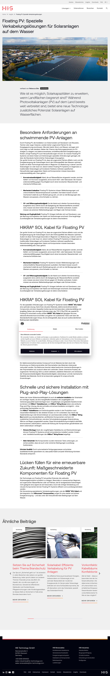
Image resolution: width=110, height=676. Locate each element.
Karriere (59, 672)
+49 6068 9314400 (22, 659)
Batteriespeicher (57, 660)
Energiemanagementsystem (61, 655)
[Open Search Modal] (107, 8)
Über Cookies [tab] (79, 329)
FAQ (25, 672)
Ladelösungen (57, 662)
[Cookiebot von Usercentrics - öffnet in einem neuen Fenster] (82, 323)
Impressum (45, 672)
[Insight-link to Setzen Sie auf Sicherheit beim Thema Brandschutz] (29, 564)
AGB (29, 672)
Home (4, 14)
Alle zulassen (78, 351)
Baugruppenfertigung (85, 653)
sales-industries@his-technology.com (29, 661)
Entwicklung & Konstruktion (87, 658)
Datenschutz (36, 672)
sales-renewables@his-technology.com (29, 663)
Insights (11, 14)
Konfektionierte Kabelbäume (61, 650)
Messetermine (67, 672)
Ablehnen (32, 351)
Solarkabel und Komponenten (61, 658)
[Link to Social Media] (3, 672)
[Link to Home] (7, 8)
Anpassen (54, 351)
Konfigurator (82, 660)
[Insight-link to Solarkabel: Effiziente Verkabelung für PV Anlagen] (63, 562)
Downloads (83, 672)
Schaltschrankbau (84, 655)
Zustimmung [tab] (30, 329)
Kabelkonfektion (83, 650)
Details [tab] (55, 329)
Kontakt (52, 672)
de (105, 2)
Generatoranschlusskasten (60, 653)
